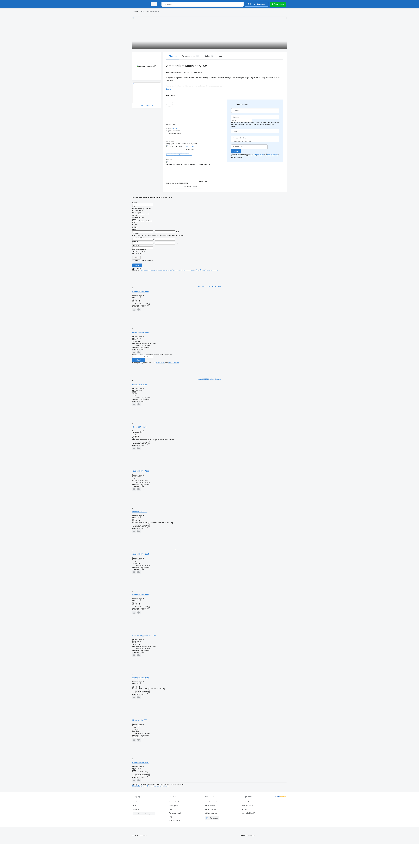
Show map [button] (203, 181)
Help (134, 805)
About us (136, 802)
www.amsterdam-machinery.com (177, 153)
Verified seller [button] (171, 124)
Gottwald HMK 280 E (140, 292)
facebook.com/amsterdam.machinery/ (179, 155)
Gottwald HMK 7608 (140, 471)
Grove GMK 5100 (139, 385)
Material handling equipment (142, 786)
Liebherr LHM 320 (139, 512)
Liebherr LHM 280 (139, 720)
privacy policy (259, 154)
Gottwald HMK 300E (140, 332)
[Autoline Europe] (140, 4)
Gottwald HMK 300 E (140, 554)
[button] (175, 133)
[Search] (163, 4)
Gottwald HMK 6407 (140, 763)
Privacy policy (173, 805)
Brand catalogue (174, 820)
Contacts (136, 809)
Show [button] (180, 146)
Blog (170, 817)
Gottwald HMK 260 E (140, 678)
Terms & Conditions (175, 802)
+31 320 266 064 (188, 146)
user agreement (272, 154)
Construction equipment (160, 786)
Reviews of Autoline (175, 813)
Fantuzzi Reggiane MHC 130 (144, 635)
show (136, 258)
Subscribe (138, 360)
